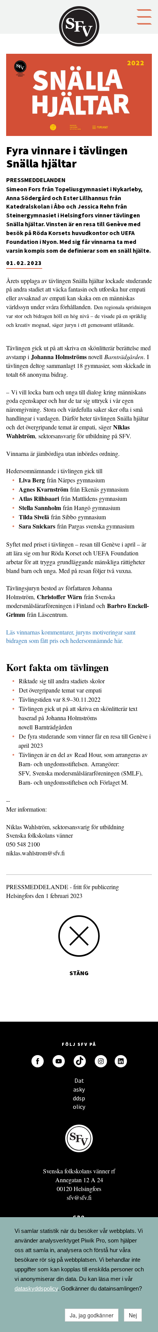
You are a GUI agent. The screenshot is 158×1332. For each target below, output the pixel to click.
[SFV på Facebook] (37, 1061)
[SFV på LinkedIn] (121, 1061)
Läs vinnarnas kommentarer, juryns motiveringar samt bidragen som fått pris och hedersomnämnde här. (70, 636)
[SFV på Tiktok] (80, 1061)
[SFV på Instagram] (101, 1061)
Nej (133, 1315)
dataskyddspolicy (36, 1288)
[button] (144, 16)
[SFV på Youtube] (59, 1061)
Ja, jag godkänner (92, 1315)
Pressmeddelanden (36, 180)
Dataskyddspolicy (79, 1082)
